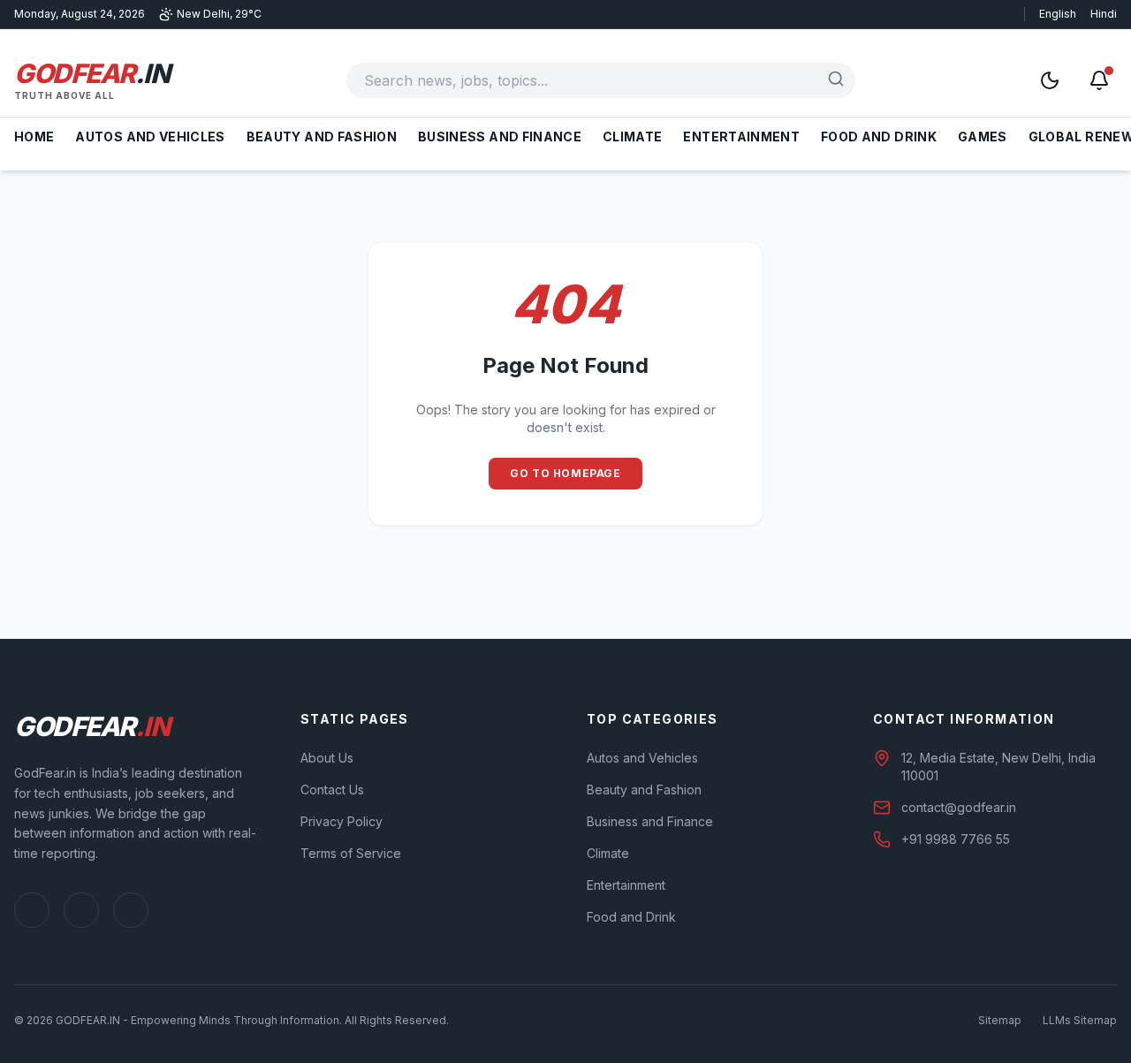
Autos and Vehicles (149, 136)
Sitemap (999, 1020)
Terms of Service (350, 853)
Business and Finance (499, 136)
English (1057, 13)
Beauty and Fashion (322, 136)
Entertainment (741, 136)
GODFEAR (91, 73)
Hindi (1103, 13)
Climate (632, 136)
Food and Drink (879, 136)
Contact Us (332, 789)
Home (34, 136)
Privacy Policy (341, 821)
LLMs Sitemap (1080, 1020)
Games (982, 136)
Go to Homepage (565, 473)
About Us (326, 757)
